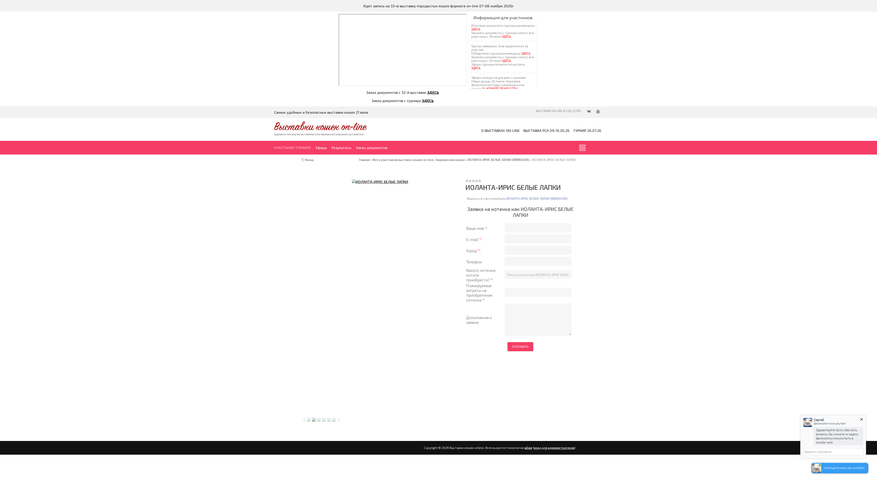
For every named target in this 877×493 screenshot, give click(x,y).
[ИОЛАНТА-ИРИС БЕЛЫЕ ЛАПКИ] (380, 181)
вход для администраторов (554, 448)
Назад (309, 160)
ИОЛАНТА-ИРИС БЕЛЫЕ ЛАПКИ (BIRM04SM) (537, 198)
